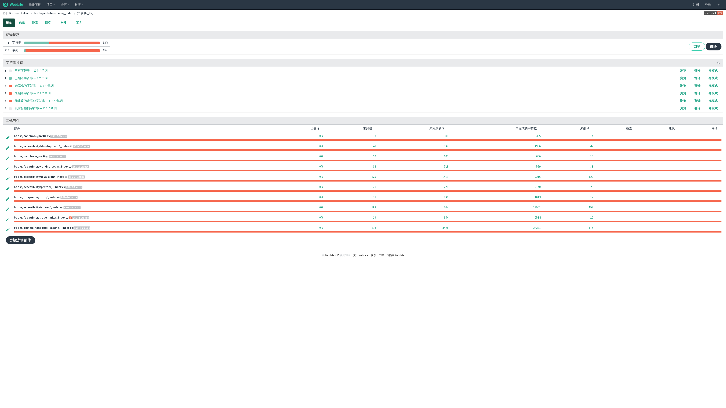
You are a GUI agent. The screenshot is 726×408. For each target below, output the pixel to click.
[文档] (718, 63)
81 (446, 136)
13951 (537, 207)
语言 (64, 5)
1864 (445, 207)
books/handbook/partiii (30, 136)
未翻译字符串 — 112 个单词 (33, 93)
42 (374, 146)
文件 (63, 23)
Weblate (16, 4)
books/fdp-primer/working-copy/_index (41, 167)
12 (374, 197)
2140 (538, 187)
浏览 (696, 46)
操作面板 (35, 5)
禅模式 (713, 71)
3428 (445, 228)
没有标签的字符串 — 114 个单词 (36, 108)
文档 (381, 255)
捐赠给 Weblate (395, 255)
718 (446, 167)
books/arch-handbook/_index (53, 13)
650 (538, 156)
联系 (373, 255)
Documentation (19, 13)
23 (374, 187)
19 (374, 218)
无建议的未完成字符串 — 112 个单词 (39, 101)
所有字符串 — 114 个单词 (31, 71)
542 (446, 146)
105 (446, 156)
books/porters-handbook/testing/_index (42, 228)
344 (446, 218)
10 (374, 156)
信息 (22, 23)
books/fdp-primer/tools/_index (35, 197)
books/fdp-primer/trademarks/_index (39, 218)
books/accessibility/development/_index (41, 146)
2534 (538, 218)
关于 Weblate (360, 255)
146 (446, 197)
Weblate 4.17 (332, 255)
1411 (445, 177)
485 (538, 136)
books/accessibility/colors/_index (37, 207)
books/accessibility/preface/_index (38, 187)
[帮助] (718, 4)
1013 (538, 197)
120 (374, 177)
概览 (9, 23)
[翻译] (8, 137)
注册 (696, 5)
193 (374, 207)
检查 (78, 5)
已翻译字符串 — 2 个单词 (31, 78)
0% (321, 136)
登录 (708, 5)
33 (374, 167)
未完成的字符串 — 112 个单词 (34, 86)
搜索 (35, 23)
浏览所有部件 (20, 240)
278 (446, 187)
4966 (538, 146)
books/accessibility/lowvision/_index (39, 177)
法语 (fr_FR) (85, 13)
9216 (538, 177)
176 (374, 228)
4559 (538, 167)
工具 (79, 23)
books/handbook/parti (29, 156)
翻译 (713, 46)
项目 (50, 5)
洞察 (48, 23)
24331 (537, 228)
